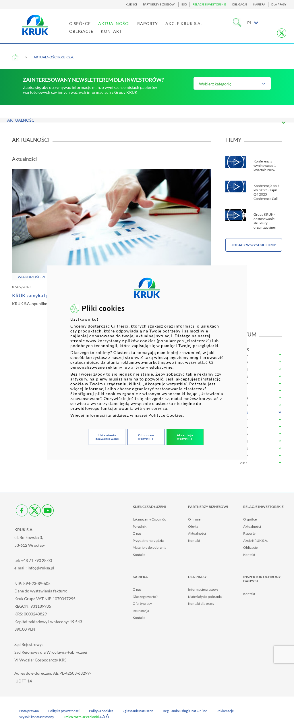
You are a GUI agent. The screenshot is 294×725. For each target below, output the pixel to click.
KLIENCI (131, 4)
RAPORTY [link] (147, 23)
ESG (184, 4)
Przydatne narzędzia (148, 540)
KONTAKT (111, 31)
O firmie (194, 519)
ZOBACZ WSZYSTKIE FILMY (253, 245)
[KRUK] (35, 25)
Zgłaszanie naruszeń (138, 711)
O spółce (250, 519)
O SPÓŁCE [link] (80, 23)
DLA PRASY (278, 4)
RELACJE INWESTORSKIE (209, 4)
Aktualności (197, 533)
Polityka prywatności (64, 711)
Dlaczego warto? (145, 596)
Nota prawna (29, 711)
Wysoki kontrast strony (36, 717)
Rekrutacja (141, 611)
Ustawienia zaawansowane (107, 436)
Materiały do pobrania (149, 547)
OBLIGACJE (239, 4)
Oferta (193, 526)
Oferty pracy (142, 603)
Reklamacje (225, 711)
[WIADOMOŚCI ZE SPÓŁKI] (111, 224)
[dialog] (147, 362)
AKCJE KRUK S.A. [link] (183, 23)
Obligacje (250, 547)
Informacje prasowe (203, 589)
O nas (137, 533)
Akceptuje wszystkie (185, 436)
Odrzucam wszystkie (146, 436)
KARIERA (259, 4)
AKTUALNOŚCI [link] (114, 23)
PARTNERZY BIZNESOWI (159, 4)
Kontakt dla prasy (201, 603)
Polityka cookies (101, 711)
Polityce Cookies (165, 415)
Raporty (249, 533)
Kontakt (139, 554)
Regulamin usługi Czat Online (185, 711)
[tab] (253, 355)
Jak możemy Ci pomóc (149, 519)
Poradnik (139, 526)
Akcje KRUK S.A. (255, 540)
